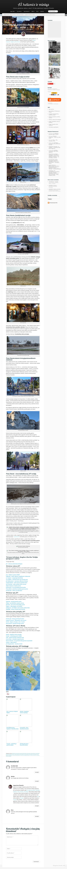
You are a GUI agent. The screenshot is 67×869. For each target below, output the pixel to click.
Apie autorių (51, 109)
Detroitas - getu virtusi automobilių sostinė (15, 604)
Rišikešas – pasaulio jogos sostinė (54, 134)
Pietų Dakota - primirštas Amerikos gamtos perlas (17, 589)
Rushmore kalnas (36, 755)
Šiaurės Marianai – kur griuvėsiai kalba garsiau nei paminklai (19, 640)
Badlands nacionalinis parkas (17, 753)
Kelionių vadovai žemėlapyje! (55, 119)
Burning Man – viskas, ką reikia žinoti (14, 590)
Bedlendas (24, 753)
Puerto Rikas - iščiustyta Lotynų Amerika (15, 639)
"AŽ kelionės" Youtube (53, 181)
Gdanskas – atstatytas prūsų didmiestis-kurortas (55, 143)
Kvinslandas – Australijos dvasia (54, 163)
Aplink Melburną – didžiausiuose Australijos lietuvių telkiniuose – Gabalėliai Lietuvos (54, 167)
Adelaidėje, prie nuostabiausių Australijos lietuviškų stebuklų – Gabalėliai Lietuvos (54, 172)
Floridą (14, 799)
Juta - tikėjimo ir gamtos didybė (13, 574)
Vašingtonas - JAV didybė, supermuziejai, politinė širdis (18, 607)
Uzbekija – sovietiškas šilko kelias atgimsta (54, 148)
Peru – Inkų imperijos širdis (53, 140)
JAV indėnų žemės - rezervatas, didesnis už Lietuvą (17, 581)
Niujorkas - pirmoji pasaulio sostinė (13, 601)
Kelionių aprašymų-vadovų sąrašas (54, 117)
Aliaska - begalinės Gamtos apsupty (13, 634)
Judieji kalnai (33, 753)
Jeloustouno (16, 536)
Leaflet (39, 689)
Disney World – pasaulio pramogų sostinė (15, 623)
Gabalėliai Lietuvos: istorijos (55, 189)
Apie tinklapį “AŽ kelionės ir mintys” (54, 111)
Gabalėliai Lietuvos (53, 185)
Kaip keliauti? (27, 11)
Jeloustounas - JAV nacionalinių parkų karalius (16, 587)
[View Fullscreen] (38, 653)
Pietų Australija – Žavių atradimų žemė (53, 175)
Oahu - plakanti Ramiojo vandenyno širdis (15, 637)
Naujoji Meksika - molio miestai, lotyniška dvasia (16, 582)
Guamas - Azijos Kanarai (11, 642)
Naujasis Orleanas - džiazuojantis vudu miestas (16, 620)
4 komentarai (29, 29)
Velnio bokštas (8, 756)
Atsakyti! (37, 772)
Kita (37, 11)
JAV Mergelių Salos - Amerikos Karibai (14, 644)
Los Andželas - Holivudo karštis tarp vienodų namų (17, 579)
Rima (12, 810)
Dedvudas (28, 753)
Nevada (21, 798)
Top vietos (19, 11)
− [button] (7, 655)
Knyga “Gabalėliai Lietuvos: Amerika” (54, 122)
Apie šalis (12, 11)
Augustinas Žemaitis (18, 29)
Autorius (42, 11)
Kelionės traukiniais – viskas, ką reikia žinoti (55, 137)
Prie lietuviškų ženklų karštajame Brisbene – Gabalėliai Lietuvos (53, 160)
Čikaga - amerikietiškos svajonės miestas (15, 603)
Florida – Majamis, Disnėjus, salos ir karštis (15, 622)
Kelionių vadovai (13, 14)
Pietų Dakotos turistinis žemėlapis (21, 755)
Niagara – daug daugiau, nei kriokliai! (14, 606)
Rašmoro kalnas (30, 755)
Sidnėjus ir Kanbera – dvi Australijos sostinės (54, 157)
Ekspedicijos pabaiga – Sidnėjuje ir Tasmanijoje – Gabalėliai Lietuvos (54, 154)
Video (33, 11)
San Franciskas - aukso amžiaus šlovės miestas (16, 584)
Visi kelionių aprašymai (53, 127)
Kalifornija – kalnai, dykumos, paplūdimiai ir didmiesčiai (18, 576)
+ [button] (7, 653)
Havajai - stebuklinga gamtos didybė (14, 636)
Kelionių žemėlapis (20, 14)
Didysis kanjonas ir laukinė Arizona (13, 585)
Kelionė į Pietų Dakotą (15, 754)
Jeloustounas (17, 41)
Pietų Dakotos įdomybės (24, 754)
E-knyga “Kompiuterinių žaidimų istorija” (54, 114)
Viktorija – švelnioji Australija (55, 168)
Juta (38, 796)
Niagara (12, 41)
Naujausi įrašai (6, 14)
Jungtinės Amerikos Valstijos (30, 14)
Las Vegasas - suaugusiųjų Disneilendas (14, 578)
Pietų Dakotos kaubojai (32, 754)
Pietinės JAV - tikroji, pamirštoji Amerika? (15, 618)
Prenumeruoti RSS (53, 202)
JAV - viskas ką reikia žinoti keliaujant (14, 563)
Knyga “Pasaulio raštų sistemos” (53, 125)
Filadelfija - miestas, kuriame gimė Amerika (15, 609)
